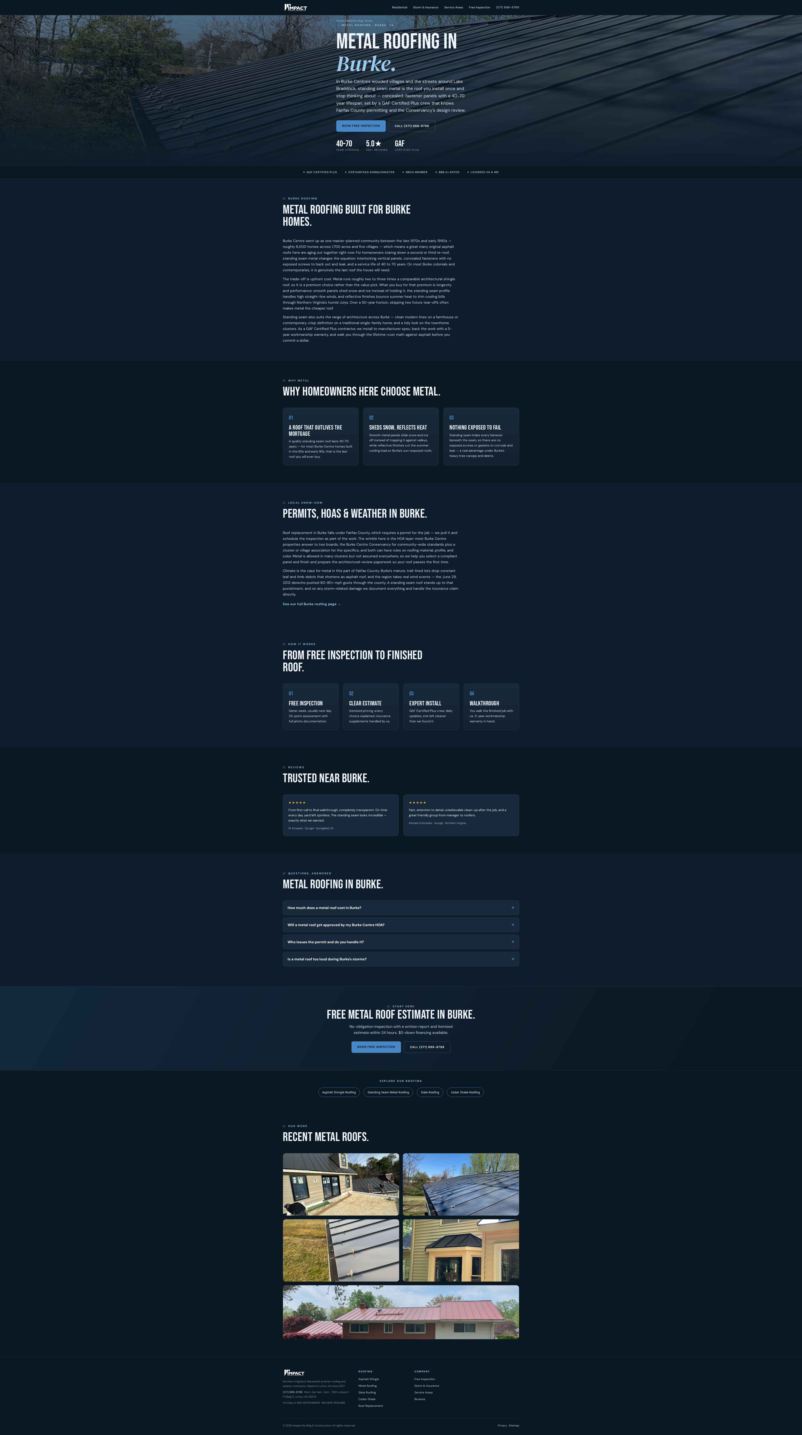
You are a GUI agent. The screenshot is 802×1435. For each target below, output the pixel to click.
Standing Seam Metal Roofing (388, 1092)
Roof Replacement (370, 1406)
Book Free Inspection (361, 126)
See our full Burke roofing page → (312, 604)
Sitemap (514, 1425)
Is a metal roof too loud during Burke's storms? (327, 959)
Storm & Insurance (425, 7)
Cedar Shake (367, 1399)
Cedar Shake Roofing (465, 1092)
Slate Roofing (430, 1092)
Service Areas (453, 7)
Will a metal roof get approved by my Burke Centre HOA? (336, 925)
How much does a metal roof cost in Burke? (324, 907)
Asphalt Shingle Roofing (339, 1092)
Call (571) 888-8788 (412, 126)
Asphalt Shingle (368, 1379)
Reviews (419, 1399)
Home (340, 21)
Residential (399, 7)
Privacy (502, 1425)
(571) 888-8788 (507, 7)
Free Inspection (479, 7)
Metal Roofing (354, 21)
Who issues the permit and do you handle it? (326, 942)
